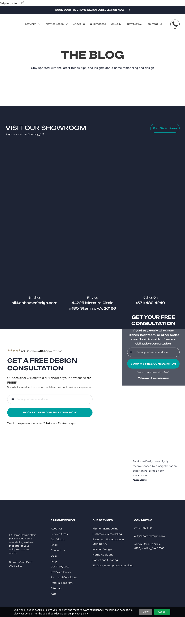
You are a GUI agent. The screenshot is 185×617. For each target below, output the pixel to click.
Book (54, 544)
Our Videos (58, 539)
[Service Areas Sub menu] (66, 24)
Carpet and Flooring (105, 560)
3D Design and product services (112, 565)
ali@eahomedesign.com (34, 303)
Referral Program (62, 582)
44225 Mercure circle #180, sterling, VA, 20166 (149, 546)
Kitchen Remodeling (105, 528)
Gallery (116, 24)
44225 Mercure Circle (92, 303)
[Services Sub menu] (39, 24)
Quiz (54, 555)
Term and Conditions (64, 577)
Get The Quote (60, 566)
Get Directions (165, 128)
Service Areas (55, 24)
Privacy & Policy (61, 572)
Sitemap (56, 588)
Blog (54, 561)
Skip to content (10, 3)
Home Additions (102, 554)
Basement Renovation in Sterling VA (108, 541)
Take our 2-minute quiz (153, 378)
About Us (79, 24)
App (53, 593)
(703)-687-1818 (143, 528)
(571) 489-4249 (150, 303)
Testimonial (134, 24)
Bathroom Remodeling (107, 534)
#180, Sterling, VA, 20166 (92, 308)
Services (30, 24)
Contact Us (154, 24)
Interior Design (102, 549)
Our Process (98, 24)
